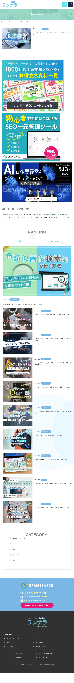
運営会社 (18, 657)
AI (34, 214)
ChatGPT (43, 218)
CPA (69, 218)
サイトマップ (43, 657)
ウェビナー (10, 646)
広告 (14, 549)
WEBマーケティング (19, 538)
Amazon (46, 214)
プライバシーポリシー (45, 653)
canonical (30, 218)
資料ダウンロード (41, 646)
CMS (55, 218)
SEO (14, 544)
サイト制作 (45, 28)
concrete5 (62, 218)
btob (23, 218)
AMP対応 (53, 214)
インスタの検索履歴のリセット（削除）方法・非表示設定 (50, 459)
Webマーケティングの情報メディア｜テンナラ (32, 664)
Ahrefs (28, 214)
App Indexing (62, 214)
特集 (14, 560)
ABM (23, 214)
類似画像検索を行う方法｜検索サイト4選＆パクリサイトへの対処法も (22, 304)
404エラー (6, 214)
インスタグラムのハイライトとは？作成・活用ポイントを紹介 (52, 507)
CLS (50, 218)
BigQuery (11, 218)
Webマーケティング (14, 299)
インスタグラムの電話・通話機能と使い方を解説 (48, 435)
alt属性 (38, 214)
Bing (18, 218)
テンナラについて (21, 653)
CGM (37, 218)
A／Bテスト (15, 214)
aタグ (5, 218)
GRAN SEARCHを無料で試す (37, 605)
